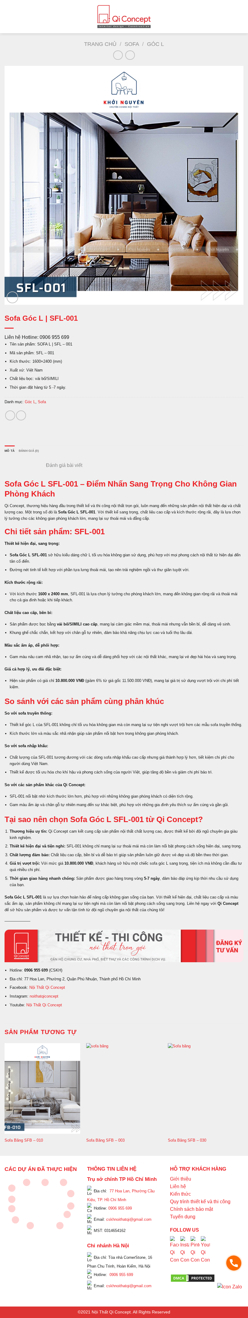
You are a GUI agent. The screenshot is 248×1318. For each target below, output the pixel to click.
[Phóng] (12, 297)
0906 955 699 (120, 1208)
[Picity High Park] (26, 1182)
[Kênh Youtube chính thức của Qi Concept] (205, 1254)
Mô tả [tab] (10, 450)
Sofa (132, 44)
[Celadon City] (11, 1188)
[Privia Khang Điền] (11, 1208)
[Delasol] (67, 1214)
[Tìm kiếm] (241, 16)
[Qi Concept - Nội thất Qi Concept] (124, 16)
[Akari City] (15, 1219)
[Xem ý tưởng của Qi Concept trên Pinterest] (195, 1254)
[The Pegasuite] (70, 1206)
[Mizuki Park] (30, 1225)
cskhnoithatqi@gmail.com (129, 1219)
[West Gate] (63, 1182)
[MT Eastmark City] (70, 1193)
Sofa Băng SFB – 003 (105, 1140)
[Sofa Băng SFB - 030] (205, 1088)
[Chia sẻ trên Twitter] (21, 415)
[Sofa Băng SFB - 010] (42, 1088)
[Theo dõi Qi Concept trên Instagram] (184, 1254)
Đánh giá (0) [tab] (29, 450)
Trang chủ (100, 44)
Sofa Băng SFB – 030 (187, 1140)
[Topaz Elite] (45, 1182)
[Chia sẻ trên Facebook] (10, 415)
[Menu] (8, 16)
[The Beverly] (11, 1199)
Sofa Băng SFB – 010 (24, 1140)
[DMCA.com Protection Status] (192, 1277)
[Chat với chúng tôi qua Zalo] (229, 1286)
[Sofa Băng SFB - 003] (124, 1088)
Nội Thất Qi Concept (47, 987)
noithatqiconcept (44, 996)
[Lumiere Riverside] (60, 1225)
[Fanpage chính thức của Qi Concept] (174, 1254)
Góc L (155, 44)
